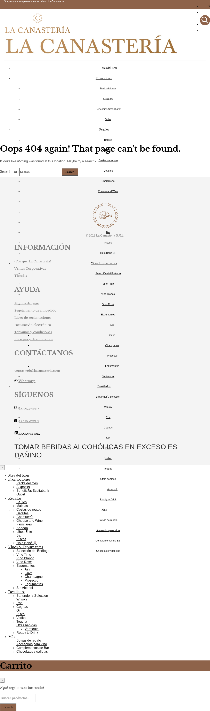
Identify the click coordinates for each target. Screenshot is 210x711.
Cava (112, 335)
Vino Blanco (108, 294)
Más (104, 509)
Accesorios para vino (108, 530)
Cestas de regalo (108, 160)
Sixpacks (108, 98)
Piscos (108, 242)
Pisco (20, 614)
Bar (108, 232)
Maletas (22, 506)
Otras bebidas (108, 479)
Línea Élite (24, 531)
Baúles (108, 140)
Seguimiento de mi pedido (35, 310)
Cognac (108, 427)
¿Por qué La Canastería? (32, 261)
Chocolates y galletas (108, 550)
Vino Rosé (108, 304)
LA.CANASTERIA (29, 409)
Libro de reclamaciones (32, 318)
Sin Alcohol (108, 376)
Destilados (104, 386)
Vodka (108, 458)
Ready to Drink (108, 499)
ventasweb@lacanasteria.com (37, 371)
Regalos (104, 129)
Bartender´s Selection (108, 396)
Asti (112, 324)
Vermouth (112, 489)
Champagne (112, 345)
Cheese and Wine (108, 191)
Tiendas (20, 276)
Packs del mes (108, 88)
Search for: (9, 172)
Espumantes (108, 314)
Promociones (104, 78)
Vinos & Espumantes (104, 263)
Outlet (108, 119)
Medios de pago (26, 303)
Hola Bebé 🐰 (108, 253)
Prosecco (112, 355)
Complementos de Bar (108, 540)
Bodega (22, 528)
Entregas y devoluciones (33, 339)
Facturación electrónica (32, 325)
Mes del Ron (109, 67)
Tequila (108, 468)
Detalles (108, 170)
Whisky (108, 407)
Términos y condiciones (33, 332)
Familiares (24, 524)
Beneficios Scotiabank (108, 109)
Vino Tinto (108, 283)
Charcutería (108, 181)
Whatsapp (26, 381)
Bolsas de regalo (108, 520)
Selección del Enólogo (108, 273)
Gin (108, 437)
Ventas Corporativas (30, 268)
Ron (108, 417)
